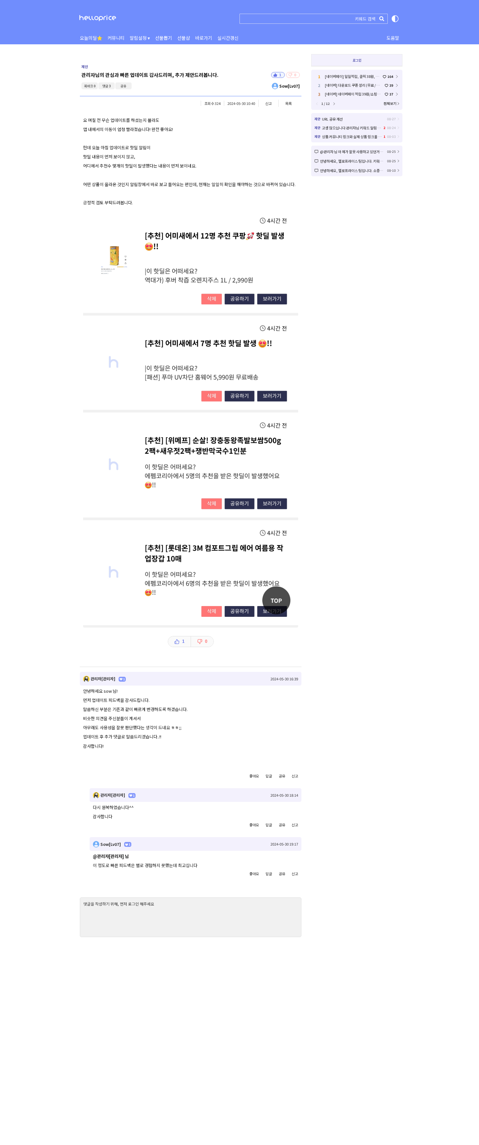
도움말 (392, 38)
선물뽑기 (163, 38)
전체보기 (390, 103)
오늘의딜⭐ (91, 38)
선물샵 (183, 38)
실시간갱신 (228, 38)
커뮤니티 (116, 38)
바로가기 (203, 38)
